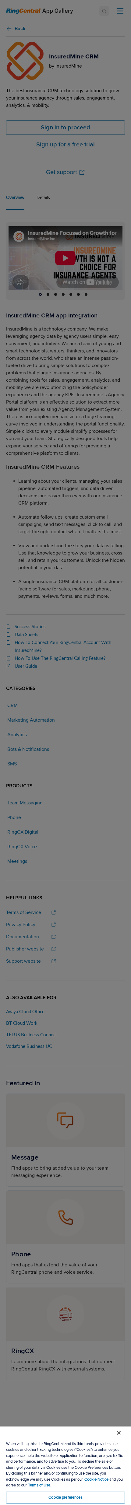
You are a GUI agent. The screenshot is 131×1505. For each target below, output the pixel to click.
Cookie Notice (96, 1479)
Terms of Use (39, 1485)
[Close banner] (119, 1433)
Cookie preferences (65, 1497)
